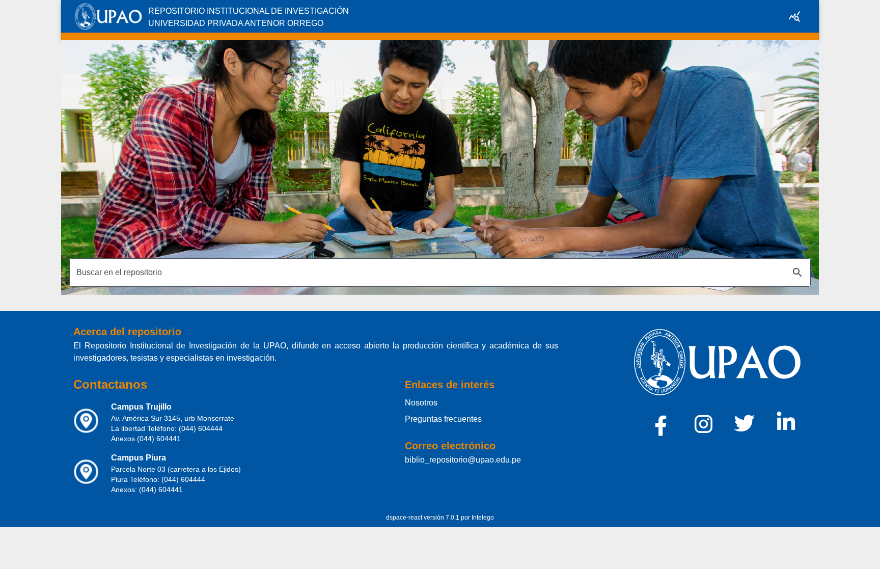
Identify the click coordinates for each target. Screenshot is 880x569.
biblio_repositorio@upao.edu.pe (463, 459)
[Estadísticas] (794, 16)
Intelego (483, 517)
